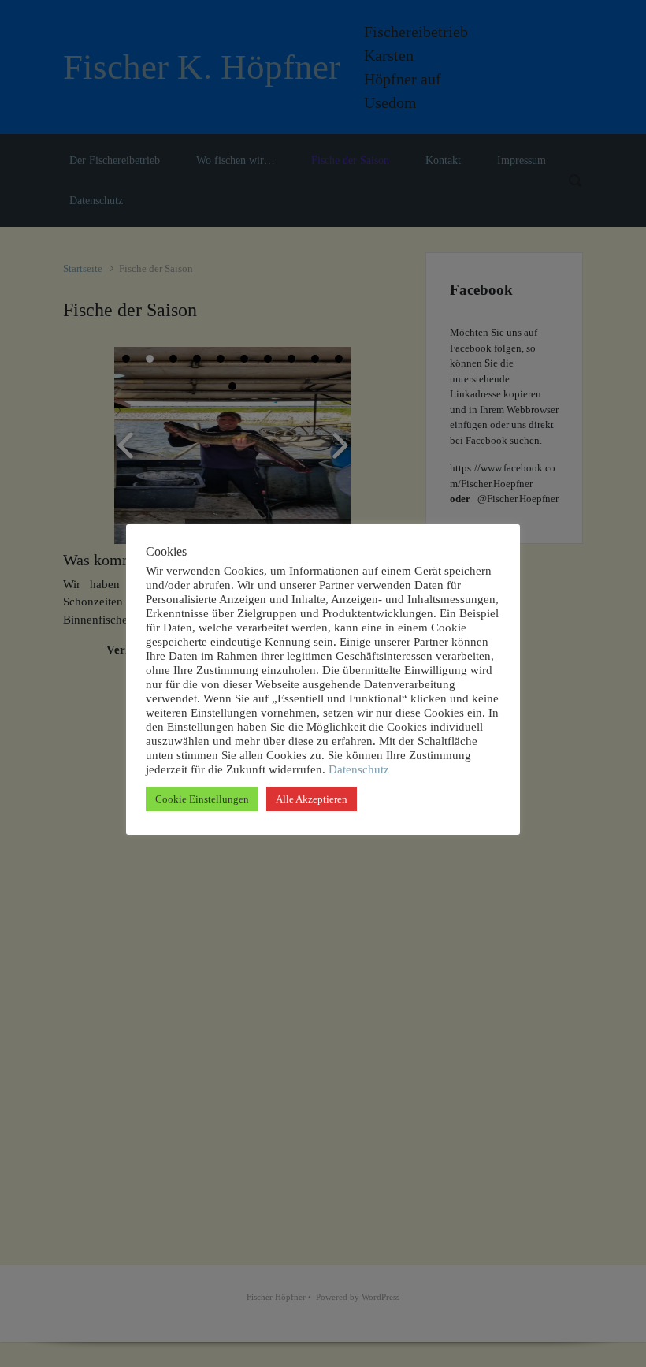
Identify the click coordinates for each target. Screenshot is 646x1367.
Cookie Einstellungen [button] (202, 799)
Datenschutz (357, 769)
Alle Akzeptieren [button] (311, 799)
